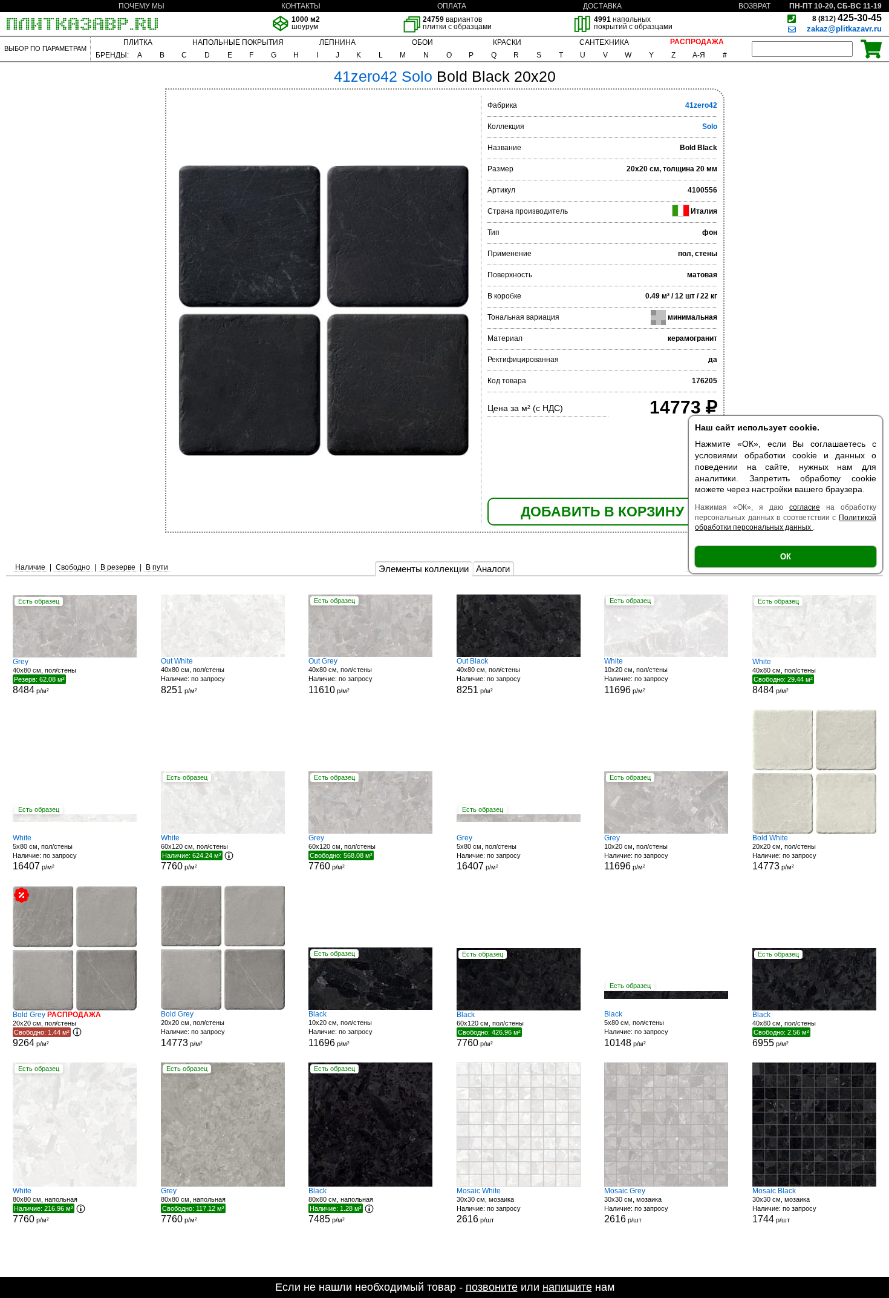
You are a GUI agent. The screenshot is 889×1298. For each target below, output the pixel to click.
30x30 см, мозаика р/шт (489, 1206)
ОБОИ (422, 42)
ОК (785, 556)
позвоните (492, 1287)
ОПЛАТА (451, 6)
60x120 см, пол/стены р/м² (194, 852)
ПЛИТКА (137, 42)
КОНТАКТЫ (301, 6)
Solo (709, 126)
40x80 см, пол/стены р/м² (44, 676)
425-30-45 (847, 18)
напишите (567, 1287)
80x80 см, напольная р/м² (45, 1205)
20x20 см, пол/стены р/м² (784, 853)
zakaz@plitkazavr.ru (844, 28)
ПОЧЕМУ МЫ (141, 6)
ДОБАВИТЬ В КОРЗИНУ (602, 511)
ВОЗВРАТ (754, 6)
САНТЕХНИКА (604, 42)
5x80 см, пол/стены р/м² (45, 853)
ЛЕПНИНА (337, 42)
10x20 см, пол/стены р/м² (636, 676)
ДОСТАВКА (602, 6)
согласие (804, 507)
